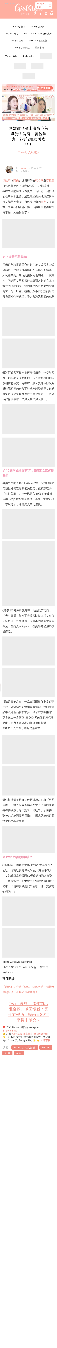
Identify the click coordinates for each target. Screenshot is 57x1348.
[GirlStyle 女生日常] (28, 9)
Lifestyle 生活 (16, 40)
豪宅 (43, 201)
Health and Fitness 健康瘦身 (38, 33)
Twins (46, 1047)
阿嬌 (16, 180)
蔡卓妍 (39, 180)
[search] (51, 10)
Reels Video (28, 56)
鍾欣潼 (6, 180)
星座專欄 (39, 47)
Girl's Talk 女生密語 (38, 40)
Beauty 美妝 (19, 26)
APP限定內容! (37, 26)
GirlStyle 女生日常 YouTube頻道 (30, 1033)
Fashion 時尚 (11, 33)
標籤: (6, 1047)
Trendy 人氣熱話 (21, 47)
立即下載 (45, 1040)
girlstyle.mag (9, 1030)
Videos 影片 (11, 56)
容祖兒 (50, 180)
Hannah (23, 168)
